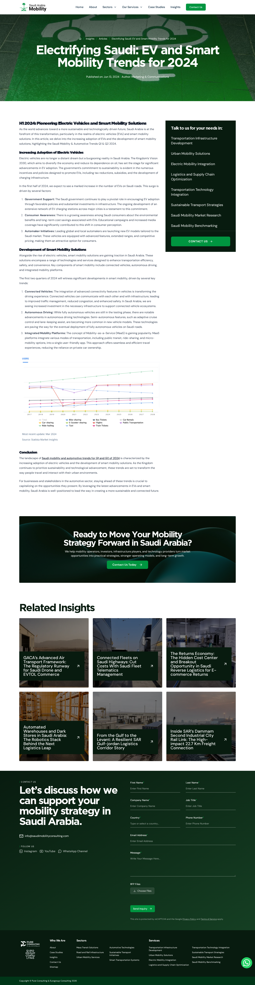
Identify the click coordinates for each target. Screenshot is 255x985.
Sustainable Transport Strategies (208, 952)
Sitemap (54, 967)
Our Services (130, 7)
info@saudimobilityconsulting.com (47, 836)
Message (136, 852)
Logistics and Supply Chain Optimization (169, 964)
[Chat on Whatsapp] (246, 962)
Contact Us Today (124, 564)
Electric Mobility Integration (162, 960)
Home (79, 7)
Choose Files (144, 890)
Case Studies (156, 7)
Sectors (107, 7)
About (93, 7)
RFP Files (135, 884)
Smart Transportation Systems (124, 960)
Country (135, 817)
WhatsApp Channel (75, 851)
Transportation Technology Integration (211, 947)
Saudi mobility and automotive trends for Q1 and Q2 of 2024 (81, 458)
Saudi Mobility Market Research (207, 957)
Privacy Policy (189, 919)
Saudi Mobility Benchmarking (206, 962)
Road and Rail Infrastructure (90, 952)
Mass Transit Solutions (87, 947)
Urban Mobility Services (88, 957)
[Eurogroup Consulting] (32, 7)
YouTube (50, 851)
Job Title (191, 800)
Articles (103, 38)
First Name (137, 782)
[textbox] (183, 865)
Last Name (192, 782)
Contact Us (195, 7)
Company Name (140, 800)
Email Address (139, 835)
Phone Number (195, 817)
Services (154, 940)
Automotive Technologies (121, 947)
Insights (175, 7)
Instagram (30, 851)
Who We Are (57, 940)
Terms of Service (209, 919)
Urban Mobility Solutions (161, 955)
